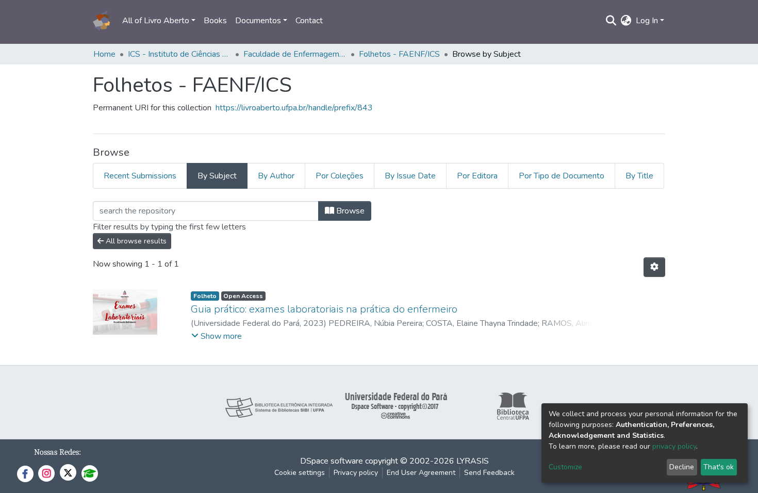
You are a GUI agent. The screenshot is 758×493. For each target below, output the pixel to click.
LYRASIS (472, 461)
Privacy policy (356, 473)
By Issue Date (410, 176)
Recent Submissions (140, 176)
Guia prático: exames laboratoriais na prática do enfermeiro (324, 309)
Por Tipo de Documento (561, 176)
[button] (626, 20)
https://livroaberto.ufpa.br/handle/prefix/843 (294, 107)
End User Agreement (421, 473)
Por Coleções (340, 176)
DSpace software (331, 461)
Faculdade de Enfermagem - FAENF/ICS (295, 54)
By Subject (217, 176)
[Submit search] (611, 20)
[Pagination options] (654, 267)
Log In (647, 20)
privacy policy (674, 446)
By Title (639, 176)
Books (215, 20)
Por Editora (477, 176)
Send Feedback (489, 473)
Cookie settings (299, 473)
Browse (349, 211)
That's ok (718, 467)
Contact (309, 20)
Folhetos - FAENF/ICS (399, 54)
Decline (681, 467)
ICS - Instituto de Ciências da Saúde (179, 54)
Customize (565, 467)
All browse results (135, 241)
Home (104, 54)
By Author (276, 176)
